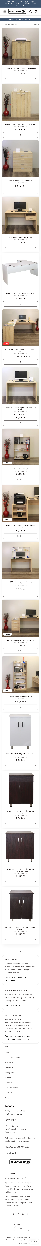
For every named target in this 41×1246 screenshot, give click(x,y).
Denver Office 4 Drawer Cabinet (20, 180)
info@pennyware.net (14, 1114)
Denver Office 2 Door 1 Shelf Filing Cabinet (20, 68)
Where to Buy (10, 1062)
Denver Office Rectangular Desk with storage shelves (20, 583)
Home (10, 19)
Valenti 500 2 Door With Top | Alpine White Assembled (20, 754)
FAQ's (7, 1052)
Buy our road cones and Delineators (15, 978)
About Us (8, 1093)
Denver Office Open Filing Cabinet (21, 469)
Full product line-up (12, 1057)
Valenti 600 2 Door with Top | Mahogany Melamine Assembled (20, 812)
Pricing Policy (10, 1073)
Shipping (8, 1083)
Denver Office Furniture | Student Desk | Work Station (20, 408)
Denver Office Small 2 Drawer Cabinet (20, 640)
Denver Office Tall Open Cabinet (20, 696)
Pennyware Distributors (19, 1237)
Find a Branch (11, 1153)
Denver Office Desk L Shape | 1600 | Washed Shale (20, 350)
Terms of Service (11, 1088)
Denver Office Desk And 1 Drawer (20, 237)
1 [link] (14, 951)
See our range (11, 1005)
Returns (8, 1078)
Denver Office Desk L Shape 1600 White (20, 293)
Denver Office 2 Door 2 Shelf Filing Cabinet (20, 124)
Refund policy (17, 1240)
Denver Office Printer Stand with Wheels (20, 525)
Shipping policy (21, 1243)
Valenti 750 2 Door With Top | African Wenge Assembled (20, 928)
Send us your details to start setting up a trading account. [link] (17, 1037)
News (7, 1098)
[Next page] (26, 951)
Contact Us (9, 1067)
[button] (4, 11)
